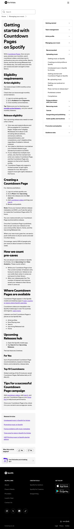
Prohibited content (54, 92)
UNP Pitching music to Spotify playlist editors (17, 438)
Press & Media (9, 489)
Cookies (67, 526)
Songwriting (34, 494)
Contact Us (8, 502)
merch (10, 202)
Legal (56, 526)
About (7, 485)
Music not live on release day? (58, 89)
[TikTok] (25, 511)
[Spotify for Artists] (10, 2)
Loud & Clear (9, 498)
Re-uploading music (55, 79)
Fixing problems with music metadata (17, 429)
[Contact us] (32, 460)
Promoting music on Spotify (13, 425)
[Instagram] (7, 511)
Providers (8, 494)
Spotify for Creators (37, 489)
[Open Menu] (68, 3)
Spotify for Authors (36, 485)
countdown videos (17, 200)
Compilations (52, 96)
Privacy (61, 526)
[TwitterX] (13, 511)
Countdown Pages (13, 54)
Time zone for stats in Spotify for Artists (17, 433)
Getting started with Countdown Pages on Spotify (58, 75)
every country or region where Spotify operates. (18, 302)
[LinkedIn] (19, 511)
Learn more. (17, 311)
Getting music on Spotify (56, 58)
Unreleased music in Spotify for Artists (17, 420)
